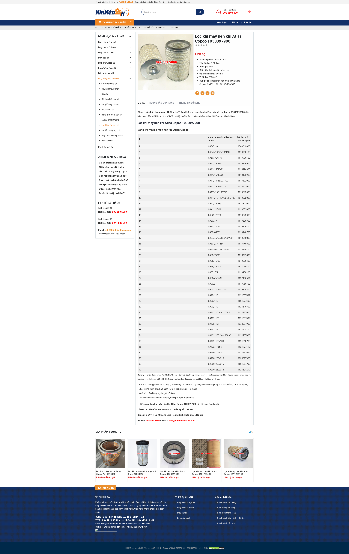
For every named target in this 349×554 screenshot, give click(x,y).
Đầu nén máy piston (110, 89)
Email (212, 93)
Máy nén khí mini (106, 52)
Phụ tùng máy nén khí (108, 78)
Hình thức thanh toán (226, 513)
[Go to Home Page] (96, 27)
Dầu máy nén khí (106, 73)
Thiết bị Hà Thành (126, 2)
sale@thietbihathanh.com (182, 420)
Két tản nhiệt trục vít (110, 99)
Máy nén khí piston (107, 47)
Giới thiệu (222, 22)
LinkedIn (207, 93)
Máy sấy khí (103, 57)
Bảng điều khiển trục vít (111, 114)
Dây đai (104, 94)
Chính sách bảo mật (226, 523)
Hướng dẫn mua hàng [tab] (161, 103)
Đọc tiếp (120, 443)
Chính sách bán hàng (226, 502)
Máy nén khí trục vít (107, 42)
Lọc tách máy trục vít (110, 130)
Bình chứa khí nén (106, 63)
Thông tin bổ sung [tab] (189, 103)
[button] (250, 431)
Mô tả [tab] (141, 103)
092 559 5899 (153, 420)
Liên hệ (248, 22)
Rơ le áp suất (107, 140)
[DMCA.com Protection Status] (216, 548)
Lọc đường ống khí (107, 68)
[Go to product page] (110, 453)
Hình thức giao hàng (226, 508)
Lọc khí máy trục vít (109, 125)
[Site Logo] (112, 12)
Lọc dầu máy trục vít (110, 120)
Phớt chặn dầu (107, 109)
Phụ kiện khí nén (105, 147)
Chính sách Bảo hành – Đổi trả (231, 518)
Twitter (202, 93)
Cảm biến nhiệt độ (109, 83)
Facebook (197, 93)
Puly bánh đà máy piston (112, 135)
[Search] (200, 12)
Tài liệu (235, 22)
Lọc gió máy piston (109, 104)
